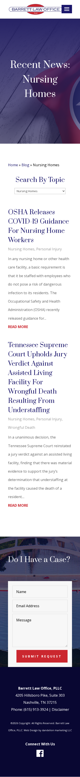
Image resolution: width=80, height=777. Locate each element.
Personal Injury (49, 249)
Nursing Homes (21, 249)
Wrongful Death (21, 427)
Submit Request (42, 656)
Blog (25, 164)
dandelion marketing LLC (57, 730)
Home (13, 164)
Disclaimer (60, 709)
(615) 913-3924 (36, 709)
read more (18, 326)
